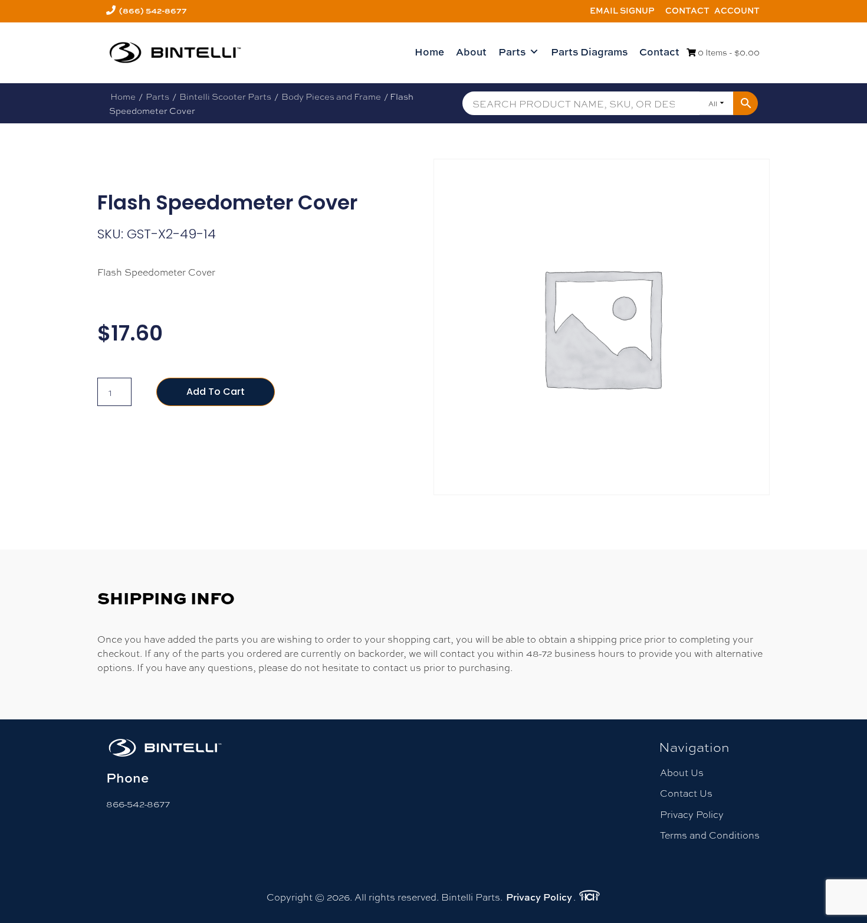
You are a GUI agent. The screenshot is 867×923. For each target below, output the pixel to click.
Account (737, 10)
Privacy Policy (692, 814)
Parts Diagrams (589, 51)
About (471, 51)
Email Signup (622, 10)
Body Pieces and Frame (331, 96)
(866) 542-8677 (153, 10)
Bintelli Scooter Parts (225, 96)
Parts (512, 51)
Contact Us (686, 793)
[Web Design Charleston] (589, 897)
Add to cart (215, 391)
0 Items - (728, 52)
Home (429, 51)
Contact (687, 10)
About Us (682, 772)
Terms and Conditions (710, 835)
